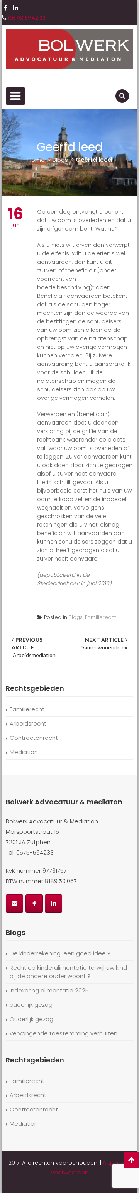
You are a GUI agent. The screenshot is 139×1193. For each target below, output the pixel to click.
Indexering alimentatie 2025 (49, 990)
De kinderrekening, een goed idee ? (60, 953)
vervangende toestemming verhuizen (63, 1033)
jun (15, 218)
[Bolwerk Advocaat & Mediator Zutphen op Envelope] (14, 903)
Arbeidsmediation (34, 647)
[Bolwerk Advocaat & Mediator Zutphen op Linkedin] (53, 903)
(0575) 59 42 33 (27, 17)
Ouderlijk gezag (31, 1019)
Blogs (60, 160)
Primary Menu (15, 96)
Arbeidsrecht (28, 723)
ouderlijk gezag (31, 1005)
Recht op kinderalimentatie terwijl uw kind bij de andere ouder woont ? (68, 972)
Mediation (24, 752)
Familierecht (100, 617)
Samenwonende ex (103, 643)
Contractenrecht (34, 738)
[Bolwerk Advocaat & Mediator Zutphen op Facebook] (34, 903)
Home (36, 160)
